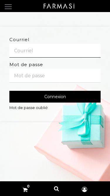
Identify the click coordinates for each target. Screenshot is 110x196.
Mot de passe (26, 64)
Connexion (55, 96)
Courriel (19, 39)
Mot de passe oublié (28, 107)
